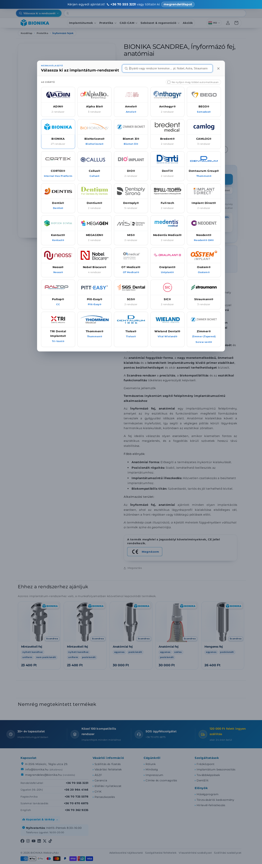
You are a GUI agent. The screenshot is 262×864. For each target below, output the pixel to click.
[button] (58, 102)
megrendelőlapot (178, 4)
